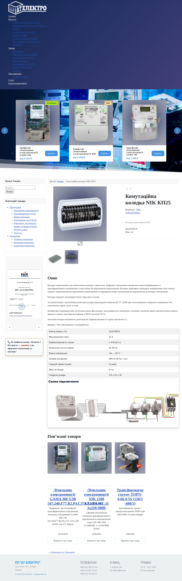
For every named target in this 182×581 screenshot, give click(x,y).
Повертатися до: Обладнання (63, 552)
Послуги (18, 233)
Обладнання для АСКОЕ (25, 220)
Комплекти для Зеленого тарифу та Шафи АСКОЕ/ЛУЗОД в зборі (25, 226)
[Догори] (177, 576)
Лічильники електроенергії (26, 210)
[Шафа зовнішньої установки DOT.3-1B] (127, 188)
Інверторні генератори (24, 246)
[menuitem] (27, 8)
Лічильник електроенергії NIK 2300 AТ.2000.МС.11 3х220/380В (96, 499)
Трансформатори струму (25, 214)
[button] (4, 130)
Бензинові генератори (24, 242)
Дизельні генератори (23, 239)
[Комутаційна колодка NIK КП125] (130, 188)
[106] (71, 257)
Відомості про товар (63, 541)
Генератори (15, 236)
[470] (55, 258)
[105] (80, 213)
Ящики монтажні (22, 217)
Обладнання (15, 207)
